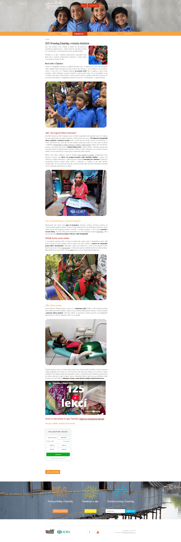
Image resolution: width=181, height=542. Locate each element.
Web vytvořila (125, 532)
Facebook (114, 5)
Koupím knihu (93, 5)
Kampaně (93, 34)
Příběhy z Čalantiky (109, 34)
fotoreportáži (66, 248)
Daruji (84, 5)
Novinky (65, 34)
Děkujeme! (128, 34)
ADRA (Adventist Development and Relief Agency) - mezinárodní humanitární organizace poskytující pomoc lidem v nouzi (128, 6)
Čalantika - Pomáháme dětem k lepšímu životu (54, 6)
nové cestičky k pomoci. (86, 155)
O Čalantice (51, 34)
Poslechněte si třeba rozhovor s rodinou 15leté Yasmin (72, 145)
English (109, 5)
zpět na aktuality (53, 472)
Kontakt (102, 5)
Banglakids (100, 232)
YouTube (118, 5)
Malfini (72, 250)
